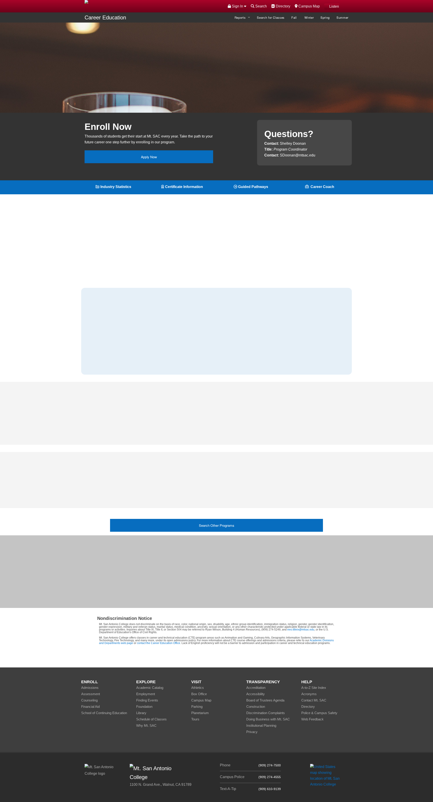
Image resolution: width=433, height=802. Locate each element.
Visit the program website (239, 581)
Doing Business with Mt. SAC (268, 719)
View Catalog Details (204, 89)
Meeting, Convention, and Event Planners (127, 352)
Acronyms (309, 694)
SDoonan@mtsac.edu (297, 155)
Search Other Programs (216, 525)
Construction (255, 706)
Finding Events (147, 700)
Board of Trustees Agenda (265, 700)
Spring (325, 17)
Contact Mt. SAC (313, 700)
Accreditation (255, 688)
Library (141, 713)
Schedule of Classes (151, 719)
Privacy (252, 732)
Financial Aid (90, 706)
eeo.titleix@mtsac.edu (300, 629)
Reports (240, 17)
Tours (195, 719)
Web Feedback (312, 719)
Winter (309, 17)
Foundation (144, 706)
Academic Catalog (149, 688)
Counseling (89, 700)
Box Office (199, 694)
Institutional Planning (261, 725)
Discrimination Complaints (265, 713)
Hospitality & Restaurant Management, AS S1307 (220, 493)
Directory (282, 6)
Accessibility (255, 694)
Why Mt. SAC (146, 725)
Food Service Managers (113, 341)
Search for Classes (271, 17)
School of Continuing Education (104, 713)
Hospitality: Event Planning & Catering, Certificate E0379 (226, 484)
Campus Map (308, 6)
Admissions (90, 688)
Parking (197, 706)
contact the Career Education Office (158, 643)
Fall (294, 17)
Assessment (90, 694)
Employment (145, 694)
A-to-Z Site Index (313, 688)
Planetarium (200, 713)
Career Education (105, 17)
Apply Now (149, 156)
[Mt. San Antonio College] (326, 775)
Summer (342, 17)
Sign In (237, 6)
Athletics (197, 688)
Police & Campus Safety (319, 713)
